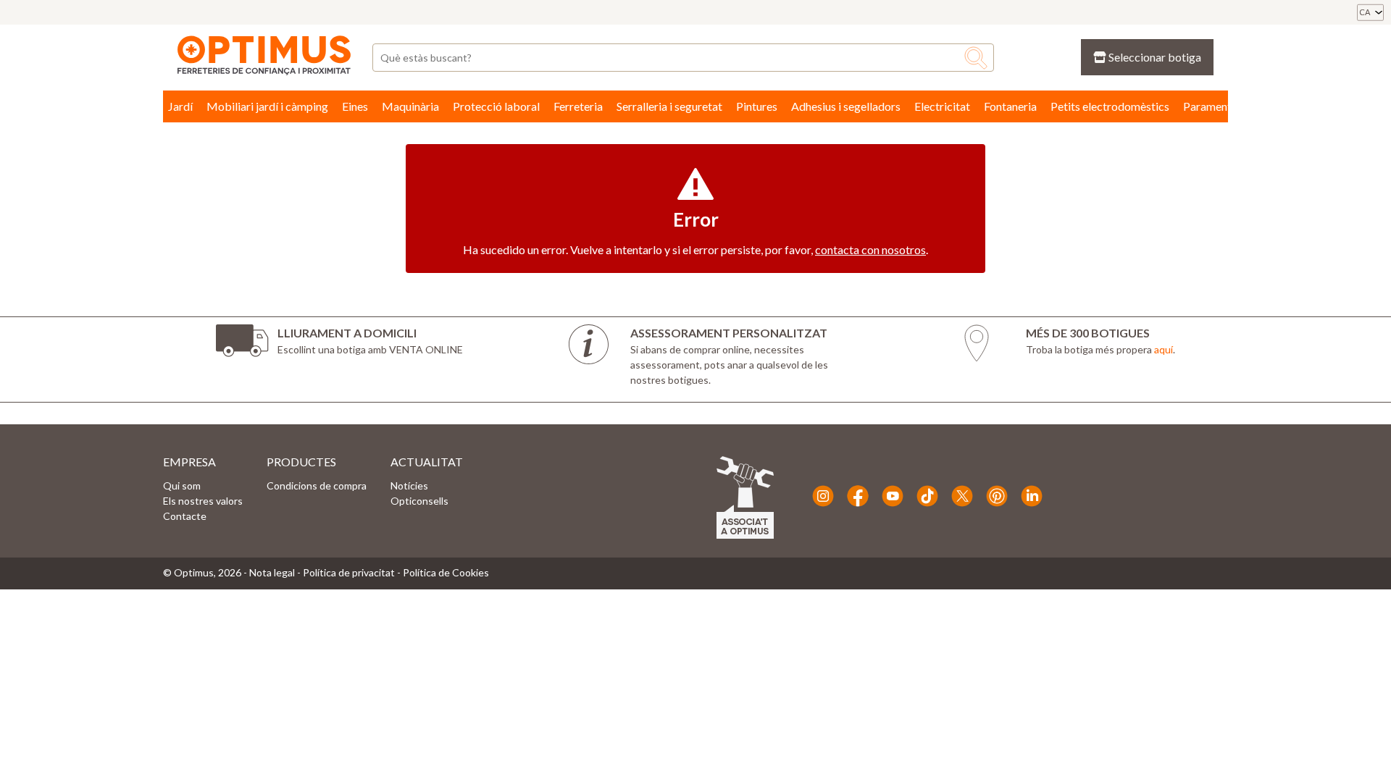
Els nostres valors (203, 501)
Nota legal (272, 572)
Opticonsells (419, 501)
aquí (1163, 349)
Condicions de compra (317, 485)
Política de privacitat (349, 572)
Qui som (182, 485)
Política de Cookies (446, 572)
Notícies (409, 485)
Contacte (184, 516)
